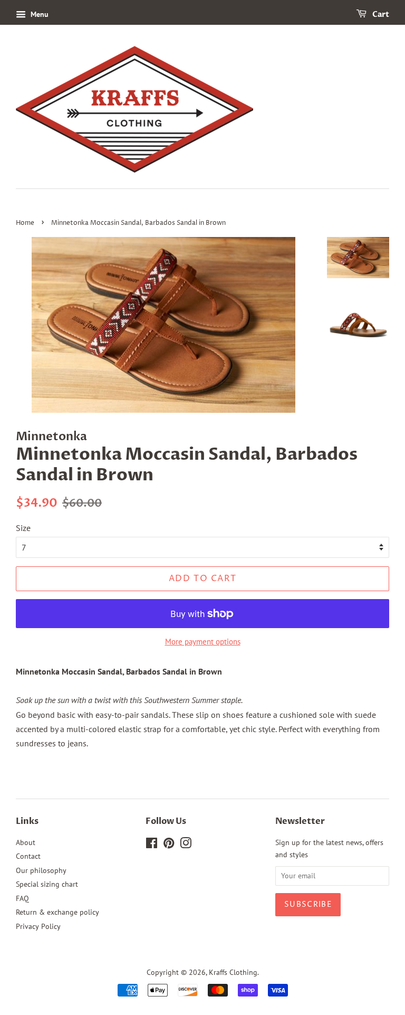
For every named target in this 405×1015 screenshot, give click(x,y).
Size (23, 528)
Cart (380, 15)
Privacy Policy (38, 926)
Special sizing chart (47, 884)
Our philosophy (41, 870)
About (25, 842)
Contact (28, 856)
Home (25, 223)
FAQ (22, 898)
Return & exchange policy (57, 912)
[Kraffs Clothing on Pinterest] (169, 845)
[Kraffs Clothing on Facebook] (152, 845)
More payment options (202, 642)
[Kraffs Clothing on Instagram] (185, 845)
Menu (38, 14)
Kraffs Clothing (233, 972)
